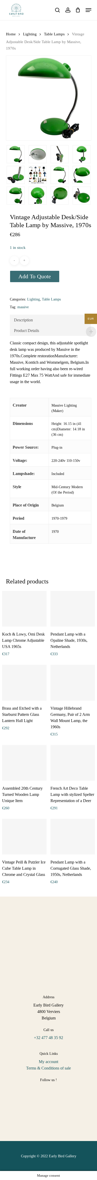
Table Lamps (54, 34)
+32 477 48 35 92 (48, 1037)
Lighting (30, 34)
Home (11, 34)
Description (23, 320)
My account (48, 1061)
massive (23, 307)
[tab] (50, 320)
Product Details (26, 330)
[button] (88, 10)
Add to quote (34, 276)
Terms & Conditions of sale (48, 1068)
